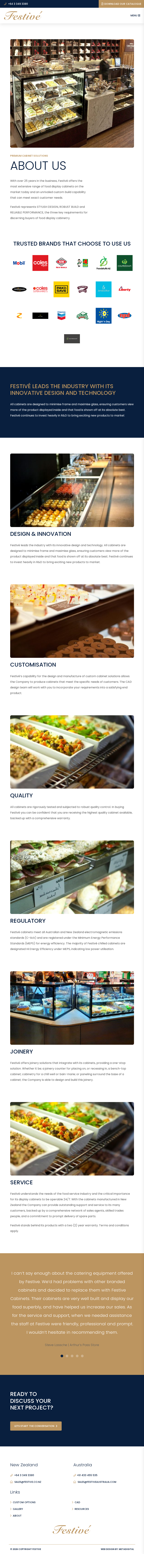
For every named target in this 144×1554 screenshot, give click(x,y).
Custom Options (24, 1502)
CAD (77, 1502)
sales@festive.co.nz (27, 1482)
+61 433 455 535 (87, 1475)
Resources (82, 1509)
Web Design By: (117, 1549)
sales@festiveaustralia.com (97, 1482)
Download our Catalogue (122, 4)
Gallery (18, 1509)
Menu (134, 15)
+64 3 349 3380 (17, 4)
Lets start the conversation (34, 1426)
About (17, 1515)
